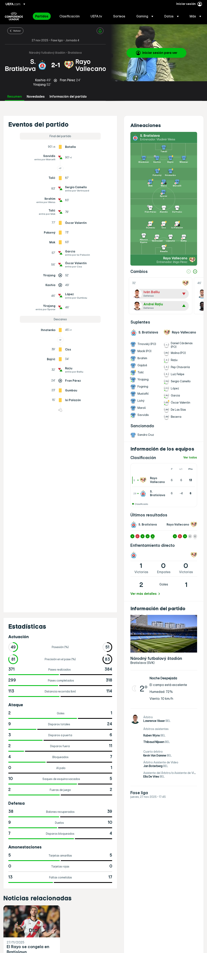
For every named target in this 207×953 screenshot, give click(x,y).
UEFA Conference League (14, 16)
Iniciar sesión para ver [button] (159, 52)
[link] (42, 16)
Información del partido (68, 96)
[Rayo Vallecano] (144, 480)
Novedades (36, 96)
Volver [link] (17, 30)
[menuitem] (42, 16)
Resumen (14, 96)
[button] (145, 16)
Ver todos (190, 457)
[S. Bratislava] (144, 493)
